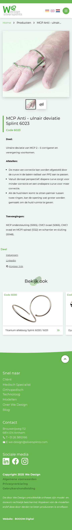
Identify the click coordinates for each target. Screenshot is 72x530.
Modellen (10, 399)
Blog (6, 410)
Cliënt (7, 379)
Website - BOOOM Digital (18, 518)
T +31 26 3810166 (16, 437)
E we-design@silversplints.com (27, 442)
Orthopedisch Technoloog (13, 392)
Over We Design (15, 404)
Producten (24, 22)
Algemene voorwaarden (20, 479)
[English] (53, 11)
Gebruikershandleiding (19, 488)
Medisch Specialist (17, 385)
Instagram (12, 255)
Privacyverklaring (15, 483)
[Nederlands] (58, 10)
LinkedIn (11, 260)
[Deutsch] (47, 11)
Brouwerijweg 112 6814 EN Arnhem (14, 430)
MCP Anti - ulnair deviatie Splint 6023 (50, 23)
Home (7, 22)
